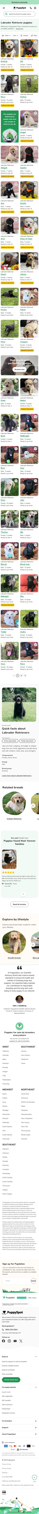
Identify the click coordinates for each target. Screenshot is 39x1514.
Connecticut (25, 1094)
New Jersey (25, 1122)
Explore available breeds (10, 1366)
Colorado (5, 1055)
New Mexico (25, 1055)
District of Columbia (28, 1102)
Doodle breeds (14, 958)
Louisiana (5, 1169)
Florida (4, 1157)
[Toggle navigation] (3, 8)
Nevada (5, 1067)
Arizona (23, 1051)
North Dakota (7, 1127)
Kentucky (5, 1165)
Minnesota (6, 1114)
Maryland (24, 1110)
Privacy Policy (6, 1468)
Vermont (24, 1139)
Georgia (5, 1161)
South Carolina (7, 1182)
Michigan (5, 1110)
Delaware (24, 1098)
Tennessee (6, 1186)
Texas (23, 1063)
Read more (19, 29)
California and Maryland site (11, 1481)
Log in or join (6, 1392)
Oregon (5, 1071)
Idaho (4, 1059)
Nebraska (5, 1122)
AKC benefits (6, 1400)
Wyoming (5, 1084)
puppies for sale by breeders (20, 1041)
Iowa (4, 1102)
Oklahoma (24, 1059)
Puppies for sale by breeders (19, 1303)
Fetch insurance (7, 1404)
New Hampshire (26, 1118)
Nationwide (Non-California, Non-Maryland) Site (18, 1485)
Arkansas (5, 1153)
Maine (23, 1106)
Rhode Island (25, 1135)
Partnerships (6, 1409)
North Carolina (7, 1177)
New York (24, 1127)
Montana (5, 1063)
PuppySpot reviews (8, 1413)
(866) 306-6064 (11, 1329)
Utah (4, 1076)
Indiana (4, 1098)
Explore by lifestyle (8, 1370)
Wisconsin (6, 1139)
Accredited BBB (7, 1477)
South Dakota (7, 1135)
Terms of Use (6, 1464)
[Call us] (30, 7)
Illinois (4, 1094)
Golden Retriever (14, 819)
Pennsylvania (25, 1131)
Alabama (5, 1149)
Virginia (4, 1190)
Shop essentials (7, 1374)
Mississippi (6, 1173)
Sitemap (4, 1472)
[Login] (35, 7)
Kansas (4, 1106)
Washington (6, 1080)
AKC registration (7, 1396)
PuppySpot (5, 1303)
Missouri (5, 1118)
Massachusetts (26, 1114)
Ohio (4, 1131)
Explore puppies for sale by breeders (14, 1361)
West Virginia (7, 1194)
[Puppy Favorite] (16, 42)
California (5, 1051)
